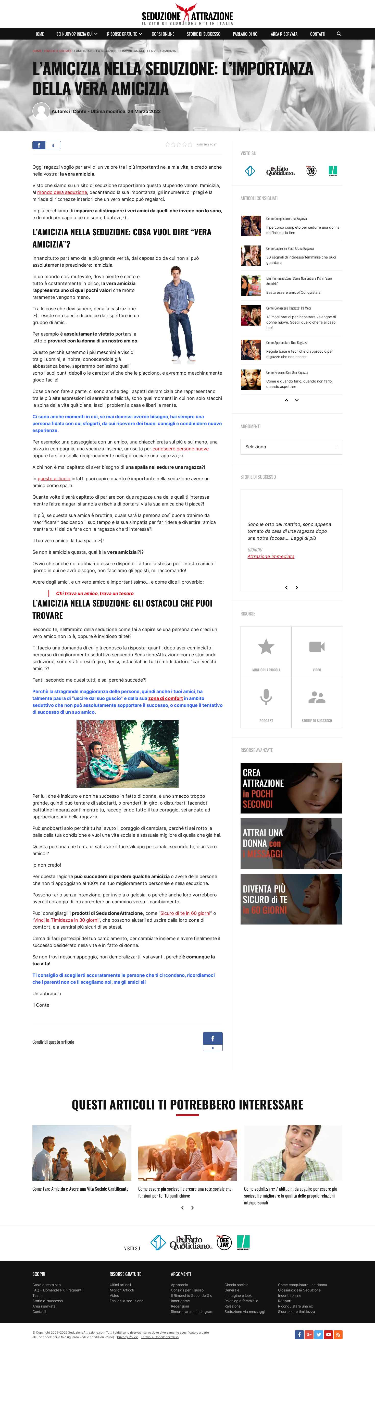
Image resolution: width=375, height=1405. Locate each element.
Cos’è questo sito (46, 1285)
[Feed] (338, 1334)
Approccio (179, 1285)
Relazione (232, 1306)
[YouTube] (328, 1334)
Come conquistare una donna (302, 1285)
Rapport (285, 1301)
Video (114, 1295)
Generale (231, 1290)
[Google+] (309, 1334)
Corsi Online (163, 34)
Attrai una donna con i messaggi (291, 843)
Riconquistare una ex (295, 1306)
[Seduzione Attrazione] (187, 14)
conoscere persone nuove (181, 448)
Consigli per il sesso (187, 1290)
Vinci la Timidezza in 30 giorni (66, 920)
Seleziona (255, 446)
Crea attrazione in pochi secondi (291, 788)
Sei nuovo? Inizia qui (74, 34)
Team (37, 1295)
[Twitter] (318, 1334)
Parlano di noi (245, 34)
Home (39, 34)
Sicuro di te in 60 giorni (185, 913)
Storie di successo (203, 34)
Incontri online (289, 1295)
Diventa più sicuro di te (291, 898)
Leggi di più (303, 538)
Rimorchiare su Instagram (192, 1311)
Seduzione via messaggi (244, 1311)
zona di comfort (165, 698)
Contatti (317, 34)
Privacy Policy (127, 1337)
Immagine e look (238, 1295)
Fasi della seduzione (126, 1301)
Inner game (180, 1301)
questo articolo (54, 478)
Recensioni (180, 1306)
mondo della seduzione (62, 192)
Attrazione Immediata (270, 556)
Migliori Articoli (122, 1290)
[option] (291, 303)
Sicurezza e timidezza (296, 1311)
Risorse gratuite (122, 34)
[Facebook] (299, 1334)
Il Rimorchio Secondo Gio (191, 1295)
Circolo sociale (58, 51)
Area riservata (284, 34)
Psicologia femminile (241, 1301)
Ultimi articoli (120, 1285)
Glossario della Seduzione (299, 1290)
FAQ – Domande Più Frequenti (57, 1290)
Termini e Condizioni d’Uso (160, 1337)
